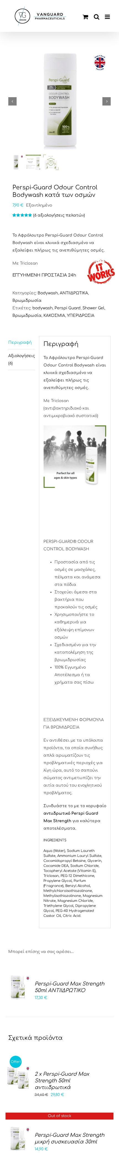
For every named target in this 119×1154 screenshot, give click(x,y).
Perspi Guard (68, 308)
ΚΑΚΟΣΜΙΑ (54, 315)
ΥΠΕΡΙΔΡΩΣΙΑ (80, 315)
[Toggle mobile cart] (85, 17)
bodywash (42, 308)
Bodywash (48, 293)
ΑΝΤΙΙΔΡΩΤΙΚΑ (74, 293)
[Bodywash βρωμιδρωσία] (59, 101)
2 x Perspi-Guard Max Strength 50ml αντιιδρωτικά (62, 1080)
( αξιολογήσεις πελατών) (59, 215)
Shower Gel (93, 308)
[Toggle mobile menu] (108, 17)
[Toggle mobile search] (96, 17)
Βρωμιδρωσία (27, 300)
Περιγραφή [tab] (20, 342)
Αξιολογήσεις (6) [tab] (21, 359)
